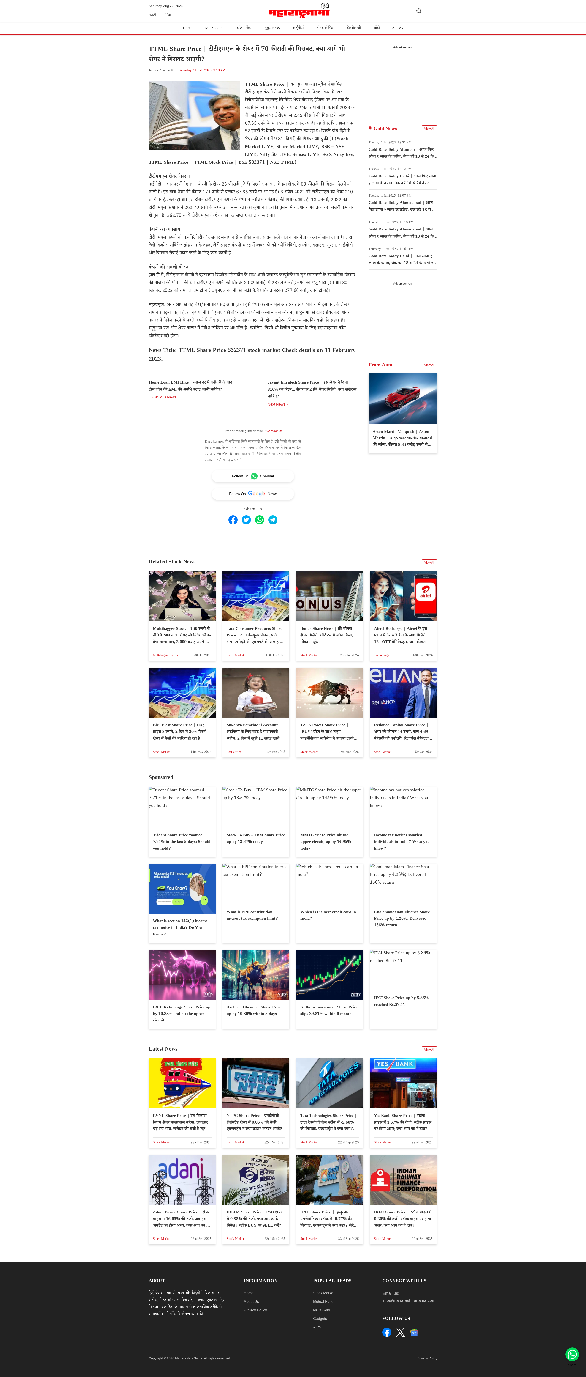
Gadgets (320, 1319)
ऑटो (376, 28)
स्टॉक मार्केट (243, 28)
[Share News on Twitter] (246, 519)
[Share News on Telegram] (272, 519)
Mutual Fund (323, 1301)
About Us (251, 1301)
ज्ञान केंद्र (397, 28)
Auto (317, 1327)
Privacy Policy (255, 1310)
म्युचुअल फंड (271, 28)
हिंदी (168, 15)
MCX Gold (214, 28)
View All (429, 128)
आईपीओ (299, 28)
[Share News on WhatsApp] (259, 519)
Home (188, 28)
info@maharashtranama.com (408, 1300)
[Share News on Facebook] (233, 519)
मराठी (152, 15)
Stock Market (323, 1293)
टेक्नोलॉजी (354, 28)
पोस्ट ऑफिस (325, 28)
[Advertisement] (403, 81)
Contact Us (274, 431)
